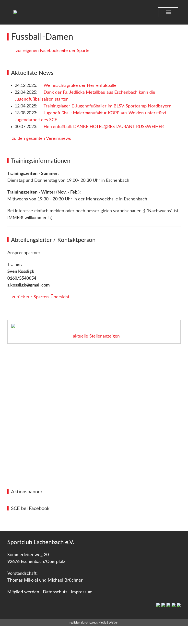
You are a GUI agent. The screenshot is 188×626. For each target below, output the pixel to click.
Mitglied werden (23, 592)
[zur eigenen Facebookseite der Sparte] (9, 51)
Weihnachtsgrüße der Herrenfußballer (81, 85)
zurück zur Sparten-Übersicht (40, 297)
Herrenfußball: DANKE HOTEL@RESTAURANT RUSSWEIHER (104, 127)
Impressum (82, 592)
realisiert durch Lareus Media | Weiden (94, 622)
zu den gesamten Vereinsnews (41, 138)
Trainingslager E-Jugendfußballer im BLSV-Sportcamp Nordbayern (107, 106)
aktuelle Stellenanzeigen (96, 336)
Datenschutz (55, 592)
